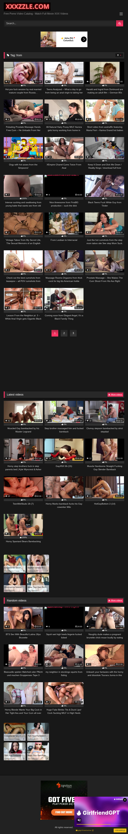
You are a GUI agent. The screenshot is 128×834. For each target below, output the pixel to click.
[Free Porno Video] (64, 7)
